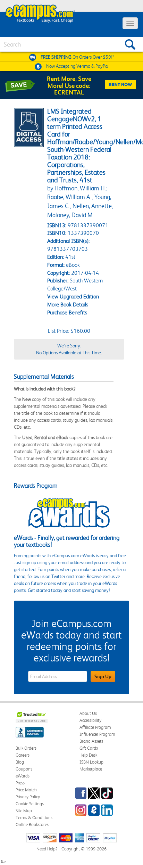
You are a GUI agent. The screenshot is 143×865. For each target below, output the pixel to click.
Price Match (26, 789)
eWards (23, 775)
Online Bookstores (32, 824)
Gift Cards (88, 748)
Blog (20, 762)
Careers (23, 755)
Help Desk (88, 755)
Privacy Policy (28, 796)
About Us (88, 713)
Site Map (24, 810)
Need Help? (46, 848)
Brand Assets (91, 741)
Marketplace (90, 769)
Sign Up (102, 676)
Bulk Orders (26, 748)
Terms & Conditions (34, 817)
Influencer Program (97, 734)
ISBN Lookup (91, 762)
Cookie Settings (30, 803)
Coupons (24, 769)
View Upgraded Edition (73, 296)
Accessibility (90, 720)
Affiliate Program (95, 727)
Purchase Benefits (67, 312)
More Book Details (67, 304)
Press (20, 782)
